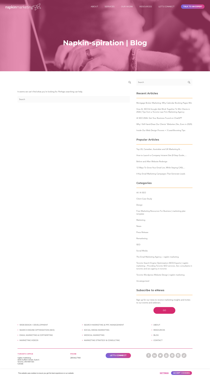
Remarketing (141, 238)
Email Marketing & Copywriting (36, 335)
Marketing (140, 220)
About (94, 6)
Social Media (142, 251)
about (156, 325)
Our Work (127, 6)
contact (158, 340)
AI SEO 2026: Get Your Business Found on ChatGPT (159, 118)
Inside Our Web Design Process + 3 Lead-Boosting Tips (160, 130)
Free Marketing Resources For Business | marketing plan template (161, 212)
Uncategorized (142, 281)
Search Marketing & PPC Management (104, 325)
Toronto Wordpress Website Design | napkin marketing (160, 275)
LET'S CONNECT (118, 355)
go (164, 310)
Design (139, 205)
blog (156, 335)
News (138, 226)
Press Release (142, 232)
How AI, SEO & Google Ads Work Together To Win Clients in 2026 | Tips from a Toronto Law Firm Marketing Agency (163, 110)
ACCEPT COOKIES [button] (181, 373)
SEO (138, 244)
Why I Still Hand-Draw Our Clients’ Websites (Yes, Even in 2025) (164, 124)
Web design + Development (33, 325)
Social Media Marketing (96, 330)
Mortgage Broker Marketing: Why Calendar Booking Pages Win (164, 103)
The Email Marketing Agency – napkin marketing (157, 257)
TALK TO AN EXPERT (192, 6)
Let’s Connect (166, 6)
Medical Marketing (94, 335)
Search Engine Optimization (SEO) (36, 330)
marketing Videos (28, 340)
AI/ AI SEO (141, 192)
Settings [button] (164, 373)
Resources (145, 6)
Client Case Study (144, 199)
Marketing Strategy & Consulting (102, 340)
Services (110, 6)
